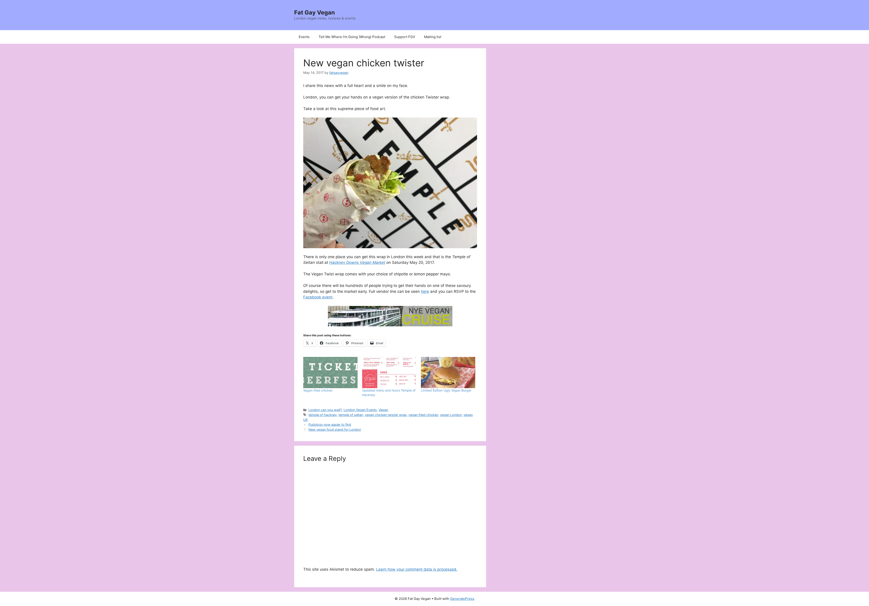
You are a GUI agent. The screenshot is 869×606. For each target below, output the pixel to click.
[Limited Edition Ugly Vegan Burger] (448, 372)
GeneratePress (462, 598)
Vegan (383, 410)
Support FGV (404, 37)
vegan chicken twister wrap (386, 415)
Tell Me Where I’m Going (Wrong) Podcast (352, 37)
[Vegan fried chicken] (330, 372)
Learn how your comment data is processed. (416, 569)
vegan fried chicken (423, 415)
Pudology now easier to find (329, 424)
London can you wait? (325, 410)
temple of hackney (322, 415)
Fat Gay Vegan (314, 12)
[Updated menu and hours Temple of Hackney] (389, 372)
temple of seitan (351, 415)
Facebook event (317, 297)
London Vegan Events (360, 410)
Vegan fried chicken (318, 390)
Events (304, 37)
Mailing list (432, 37)
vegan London (451, 415)
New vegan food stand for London (334, 429)
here (425, 291)
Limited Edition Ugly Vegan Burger (446, 390)
